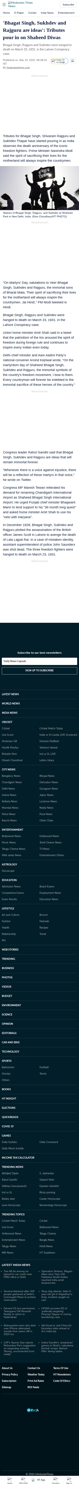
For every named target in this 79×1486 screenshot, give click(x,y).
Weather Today (36, 1374)
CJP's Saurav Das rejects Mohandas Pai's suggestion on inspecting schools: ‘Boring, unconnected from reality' (20, 1348)
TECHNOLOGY (10, 1052)
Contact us (34, 1368)
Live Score (7, 735)
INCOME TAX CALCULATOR (18, 1158)
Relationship (9, 934)
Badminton (8, 1067)
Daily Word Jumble (13, 1148)
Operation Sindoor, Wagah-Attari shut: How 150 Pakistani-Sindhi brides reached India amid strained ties (57, 1277)
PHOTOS (7, 977)
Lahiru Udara (47, 760)
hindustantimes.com (18, 67)
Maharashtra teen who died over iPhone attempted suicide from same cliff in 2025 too (20, 1330)
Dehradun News (49, 782)
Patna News (8, 814)
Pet (4, 940)
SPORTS (7, 1061)
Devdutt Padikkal (49, 741)
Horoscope (8, 871)
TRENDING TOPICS (13, 1214)
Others (6, 1080)
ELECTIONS (8, 1108)
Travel (43, 934)
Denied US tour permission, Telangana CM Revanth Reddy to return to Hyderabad (20, 1312)
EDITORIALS (9, 1033)
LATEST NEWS (10, 694)
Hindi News (46, 1246)
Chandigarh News (12, 782)
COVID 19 (8, 1126)
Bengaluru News (11, 776)
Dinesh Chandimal (12, 760)
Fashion (6, 921)
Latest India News (16, 1265)
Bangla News (47, 1240)
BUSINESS (8, 968)
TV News (45, 849)
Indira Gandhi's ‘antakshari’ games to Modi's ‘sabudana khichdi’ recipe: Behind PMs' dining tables (57, 1347)
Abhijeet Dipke (10, 1173)
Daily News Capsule (15, 661)
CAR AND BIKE (11, 1042)
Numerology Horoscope (53, 1205)
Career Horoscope (50, 1199)
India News (47, 12)
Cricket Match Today (51, 728)
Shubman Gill (9, 741)
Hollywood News (49, 836)
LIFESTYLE (8, 908)
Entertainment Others (52, 855)
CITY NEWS (8, 769)
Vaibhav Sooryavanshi (14, 1186)
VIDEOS (6, 987)
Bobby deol (8, 1199)
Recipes (44, 928)
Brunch (44, 915)
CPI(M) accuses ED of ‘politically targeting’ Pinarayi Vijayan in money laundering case (56, 1312)
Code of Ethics (61, 1381)
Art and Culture (10, 915)
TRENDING (8, 959)
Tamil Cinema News (51, 842)
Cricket (32, 12)
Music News (9, 842)
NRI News (7, 1253)
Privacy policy (10, 1374)
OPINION (7, 1024)
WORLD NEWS (11, 703)
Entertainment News (13, 1240)
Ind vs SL (7, 1192)
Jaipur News (46, 795)
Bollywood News (11, 836)
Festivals (44, 921)
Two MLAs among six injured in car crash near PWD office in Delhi (18, 1274)
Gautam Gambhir (49, 1186)
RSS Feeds (33, 1387)
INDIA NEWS (9, 713)
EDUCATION (9, 880)
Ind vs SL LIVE (48, 754)
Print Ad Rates (36, 1381)
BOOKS (6, 1089)
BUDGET (7, 996)
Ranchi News (9, 820)
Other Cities (46, 820)
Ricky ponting (47, 1192)
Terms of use (60, 1368)
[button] (4, 4)
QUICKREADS (10, 1117)
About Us (7, 1368)
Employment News (50, 893)
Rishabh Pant (9, 754)
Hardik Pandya (10, 747)
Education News (49, 899)
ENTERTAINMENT (12, 830)
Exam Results (9, 899)
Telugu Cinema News (13, 849)
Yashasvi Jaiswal (49, 747)
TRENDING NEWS (12, 1167)
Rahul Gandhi (9, 1180)
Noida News (46, 808)
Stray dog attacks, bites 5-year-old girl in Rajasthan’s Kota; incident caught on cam (56, 1295)
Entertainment (66, 12)
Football (44, 1067)
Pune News (46, 814)
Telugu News (9, 1246)
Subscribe (68, 4)
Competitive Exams (13, 893)
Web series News (11, 855)
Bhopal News (47, 776)
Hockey (6, 1074)
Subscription (9, 1381)
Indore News (9, 795)
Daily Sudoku (9, 1142)
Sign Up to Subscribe (39, 670)
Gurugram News (49, 789)
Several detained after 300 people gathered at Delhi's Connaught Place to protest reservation (19, 1295)
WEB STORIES (10, 950)
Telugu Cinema (48, 1233)
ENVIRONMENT (11, 1005)
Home (6, 12)
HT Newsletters (62, 1374)
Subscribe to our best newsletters (39, 652)
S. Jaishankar (47, 1173)
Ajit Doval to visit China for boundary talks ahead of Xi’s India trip (56, 1328)
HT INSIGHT (9, 1098)
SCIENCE (7, 1014)
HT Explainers (47, 1253)
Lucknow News (48, 801)
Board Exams (47, 886)
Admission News (11, 886)
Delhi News (8, 789)
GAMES (6, 1136)
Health (5, 928)
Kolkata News (9, 801)
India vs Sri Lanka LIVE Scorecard (58, 735)
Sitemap (6, 1387)
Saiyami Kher (47, 1180)
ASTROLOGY (9, 864)
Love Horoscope (11, 1205)
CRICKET (7, 722)
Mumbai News (10, 808)
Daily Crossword (49, 1142)
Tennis (43, 1074)
